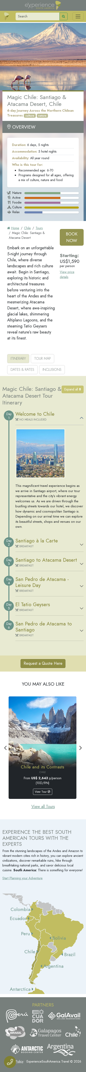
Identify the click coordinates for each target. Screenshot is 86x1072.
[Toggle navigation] (78, 16)
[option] (42, 747)
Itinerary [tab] (18, 358)
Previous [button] (5, 747)
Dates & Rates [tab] (22, 369)
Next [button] (80, 747)
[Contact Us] (10, 1062)
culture (29, 116)
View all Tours (43, 807)
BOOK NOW (71, 237)
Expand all (71, 389)
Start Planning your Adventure (22, 878)
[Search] (63, 16)
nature (42, 116)
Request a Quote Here (43, 663)
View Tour (41, 792)
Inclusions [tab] (52, 369)
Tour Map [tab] (42, 358)
